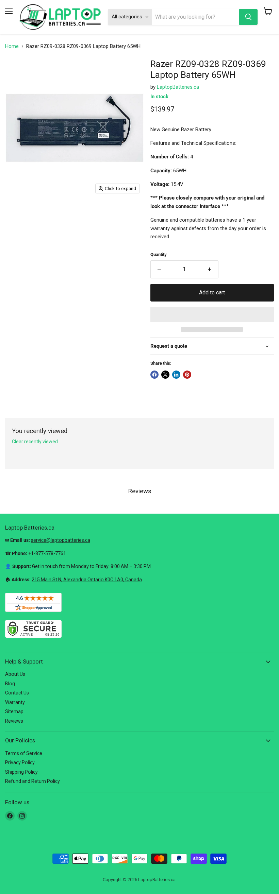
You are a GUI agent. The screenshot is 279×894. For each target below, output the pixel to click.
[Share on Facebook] (154, 375)
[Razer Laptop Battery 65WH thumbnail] (15, 214)
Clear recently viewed (35, 441)
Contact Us (17, 692)
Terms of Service (23, 753)
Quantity (158, 254)
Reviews (14, 721)
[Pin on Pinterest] (187, 375)
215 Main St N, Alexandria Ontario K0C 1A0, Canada (87, 579)
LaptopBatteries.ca (178, 87)
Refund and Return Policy (32, 781)
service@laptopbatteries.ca (60, 540)
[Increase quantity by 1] (209, 269)
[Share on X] (165, 375)
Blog (10, 683)
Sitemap (14, 711)
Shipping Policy (21, 772)
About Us (15, 674)
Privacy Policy (20, 762)
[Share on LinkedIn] (176, 375)
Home (12, 46)
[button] (212, 314)
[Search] (248, 17)
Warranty (15, 702)
